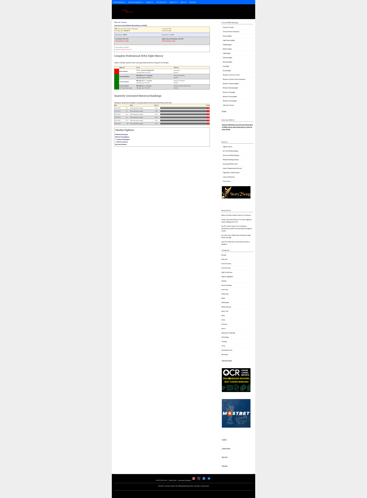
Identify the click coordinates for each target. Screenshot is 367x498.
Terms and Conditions (184, 480)
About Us (173, 2)
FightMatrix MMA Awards (231, 172)
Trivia (223, 346)
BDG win (224, 457)
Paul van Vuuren (120, 22)
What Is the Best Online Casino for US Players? (236, 215)
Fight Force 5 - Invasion (144, 86)
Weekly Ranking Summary (231, 159)
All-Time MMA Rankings (230, 151)
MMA (223, 298)
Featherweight (227, 57)
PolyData (193, 2)
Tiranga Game (205, 486)
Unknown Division (228, 105)
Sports (223, 328)
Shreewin (161, 486)
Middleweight (227, 44)
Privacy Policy (173, 480)
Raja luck (224, 466)
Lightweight (227, 53)
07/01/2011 (117, 111)
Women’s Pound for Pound (231, 75)
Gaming (223, 281)
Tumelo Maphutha (124, 76)
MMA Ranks (225, 302)
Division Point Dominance (231, 31)
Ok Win (224, 440)
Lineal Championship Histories (232, 168)
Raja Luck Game (227, 360)
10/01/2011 (117, 108)
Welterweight (227, 49)
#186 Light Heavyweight (168, 41)
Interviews (224, 289)
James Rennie (122, 144)
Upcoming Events (226, 350)
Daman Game (226, 448)
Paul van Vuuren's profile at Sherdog (127, 28)
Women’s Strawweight (230, 96)
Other (223, 320)
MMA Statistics (226, 307)
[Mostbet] (236, 427)
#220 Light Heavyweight (122, 41)
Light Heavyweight (229, 40)
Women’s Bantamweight (230, 88)
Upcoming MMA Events (230, 164)
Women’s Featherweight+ (231, 83)
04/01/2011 (117, 114)
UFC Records (160, 2)
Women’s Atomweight (230, 101)
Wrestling (224, 354)
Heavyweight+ (227, 36)
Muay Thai (224, 311)
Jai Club (167, 486)
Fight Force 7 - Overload (145, 80)
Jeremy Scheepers (124, 81)
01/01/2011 (117, 117)
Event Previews (226, 263)
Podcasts (224, 324)
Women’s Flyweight (229, 92)
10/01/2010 (117, 120)
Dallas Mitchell (128, 49)
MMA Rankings (118, 2)
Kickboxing (224, 294)
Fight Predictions (226, 272)
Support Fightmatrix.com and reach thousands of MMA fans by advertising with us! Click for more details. (237, 127)
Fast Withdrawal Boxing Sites (184, 486)
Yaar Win (196, 486)
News (223, 315)
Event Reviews (226, 268)
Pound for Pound (228, 27)
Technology (225, 337)
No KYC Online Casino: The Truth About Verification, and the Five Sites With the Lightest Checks (236, 228)
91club (224, 111)
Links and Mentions (229, 177)
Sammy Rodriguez (123, 139)
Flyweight (226, 66)
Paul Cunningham (123, 137)
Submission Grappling (228, 333)
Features (149, 2)
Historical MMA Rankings (231, 155)
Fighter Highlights (227, 276)
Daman (173, 486)
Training (224, 341)
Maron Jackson (122, 142)
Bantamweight (227, 62)
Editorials (224, 259)
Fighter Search (227, 146)
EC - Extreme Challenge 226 (146, 70)
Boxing (223, 255)
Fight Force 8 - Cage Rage (145, 75)
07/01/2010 (117, 123)
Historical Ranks (226, 285)
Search (183, 2)
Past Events (226, 181)
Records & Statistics (134, 2)
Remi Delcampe (122, 134)
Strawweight (227, 70)
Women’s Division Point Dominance (234, 79)
